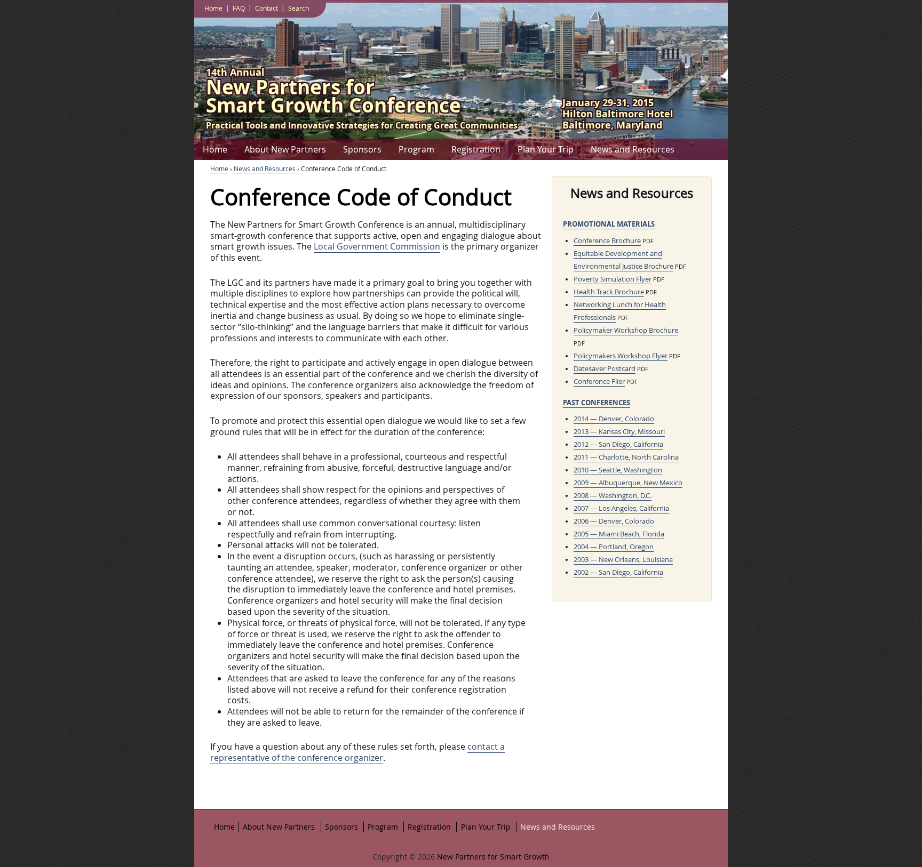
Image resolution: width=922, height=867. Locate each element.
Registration (475, 149)
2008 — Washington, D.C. (612, 495)
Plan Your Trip (546, 149)
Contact (266, 8)
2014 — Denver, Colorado (614, 418)
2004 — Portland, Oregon (614, 546)
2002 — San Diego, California (618, 572)
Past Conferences (596, 402)
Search (298, 8)
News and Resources (632, 149)
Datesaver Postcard (604, 368)
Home (215, 149)
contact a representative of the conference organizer (357, 752)
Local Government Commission (377, 246)
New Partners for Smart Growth (492, 857)
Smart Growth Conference (333, 98)
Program (416, 149)
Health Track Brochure (609, 291)
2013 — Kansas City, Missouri (619, 431)
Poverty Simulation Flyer (612, 279)
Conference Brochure (607, 240)
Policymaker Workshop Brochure (626, 330)
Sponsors (362, 149)
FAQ (239, 8)
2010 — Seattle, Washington (618, 470)
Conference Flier (599, 381)
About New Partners (285, 149)
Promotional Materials (609, 224)
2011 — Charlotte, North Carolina (626, 457)
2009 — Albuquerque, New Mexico (628, 482)
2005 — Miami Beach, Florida (619, 534)
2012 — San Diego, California (618, 444)
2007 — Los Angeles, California (621, 508)
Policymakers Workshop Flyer (620, 355)
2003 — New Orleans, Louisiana (623, 559)
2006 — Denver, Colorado (614, 521)
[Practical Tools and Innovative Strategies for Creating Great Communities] (461, 864)
